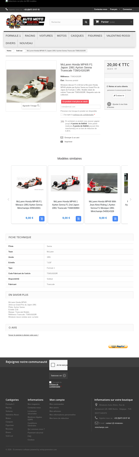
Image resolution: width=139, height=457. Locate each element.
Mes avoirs (54, 408)
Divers (8, 432)
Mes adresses (55, 411)
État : (63, 80)
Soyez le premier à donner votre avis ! (23, 335)
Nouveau (9, 429)
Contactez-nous (100, 9)
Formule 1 (10, 404)
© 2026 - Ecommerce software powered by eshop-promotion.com (31, 450)
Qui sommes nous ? (36, 429)
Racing (9, 408)
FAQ (29, 436)
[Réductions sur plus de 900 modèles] (69, 3)
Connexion (127, 9)
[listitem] (29, 194)
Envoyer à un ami (72, 138)
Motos (8, 418)
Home (9, 51)
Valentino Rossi (12, 415)
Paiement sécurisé (35, 433)
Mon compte (57, 399)
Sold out (19, 51)
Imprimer (68, 142)
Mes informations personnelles (63, 415)
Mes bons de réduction (59, 418)
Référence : (65, 76)
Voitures (9, 411)
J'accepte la (79, 115)
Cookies (31, 440)
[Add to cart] (42, 218)
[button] (8, 199)
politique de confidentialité (83, 115)
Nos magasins (34, 404)
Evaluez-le (119, 96)
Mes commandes (57, 404)
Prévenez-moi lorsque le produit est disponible (79, 111)
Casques (9, 422)
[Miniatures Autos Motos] (25, 21)
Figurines (10, 425)
